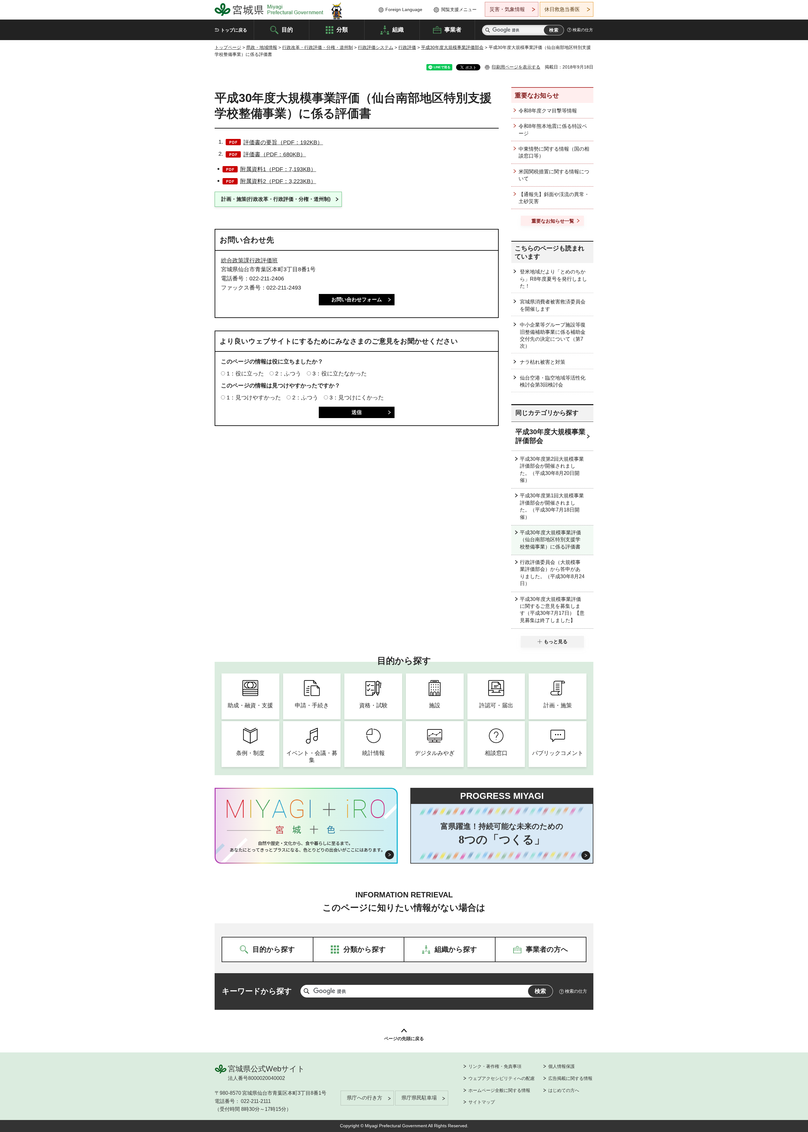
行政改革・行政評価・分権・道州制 (317, 47)
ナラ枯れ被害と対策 (542, 362)
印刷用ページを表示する (516, 66)
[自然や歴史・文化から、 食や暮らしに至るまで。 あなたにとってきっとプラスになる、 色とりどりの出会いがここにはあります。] (306, 846)
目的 (287, 29)
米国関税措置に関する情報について (554, 175)
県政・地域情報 (261, 47)
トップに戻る (234, 30)
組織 (398, 29)
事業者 (452, 29)
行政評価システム (375, 47)
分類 (342, 29)
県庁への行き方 (364, 1097)
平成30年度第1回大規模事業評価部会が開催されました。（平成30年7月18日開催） (552, 506)
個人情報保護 (561, 1066)
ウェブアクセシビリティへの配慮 (501, 1078)
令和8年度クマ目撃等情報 (548, 110)
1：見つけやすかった (254, 397)
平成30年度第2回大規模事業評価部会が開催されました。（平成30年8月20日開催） (552, 469)
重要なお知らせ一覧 (553, 221)
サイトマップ (481, 1102)
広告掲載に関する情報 (570, 1078)
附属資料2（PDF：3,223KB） (278, 181)
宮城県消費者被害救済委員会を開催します (552, 305)
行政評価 (407, 47)
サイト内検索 (487, 30)
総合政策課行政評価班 (249, 260)
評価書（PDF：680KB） (274, 154)
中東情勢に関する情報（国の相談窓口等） (554, 152)
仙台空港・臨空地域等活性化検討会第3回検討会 (552, 381)
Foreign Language (403, 9)
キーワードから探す (257, 991)
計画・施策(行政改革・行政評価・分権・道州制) (275, 199)
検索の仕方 (583, 29)
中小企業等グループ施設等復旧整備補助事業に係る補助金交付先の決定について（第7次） (552, 335)
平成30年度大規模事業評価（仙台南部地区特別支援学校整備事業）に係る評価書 (550, 539)
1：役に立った (245, 373)
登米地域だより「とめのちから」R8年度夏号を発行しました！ (553, 279)
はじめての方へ (563, 1090)
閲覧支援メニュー (459, 9)
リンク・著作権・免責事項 (494, 1066)
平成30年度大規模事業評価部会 (452, 47)
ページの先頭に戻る (404, 1038)
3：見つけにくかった (357, 397)
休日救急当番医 (562, 9)
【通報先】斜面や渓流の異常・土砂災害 (554, 198)
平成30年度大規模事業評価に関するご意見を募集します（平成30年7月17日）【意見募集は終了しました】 (552, 609)
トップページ (228, 47)
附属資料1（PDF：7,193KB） (278, 169)
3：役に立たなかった (339, 373)
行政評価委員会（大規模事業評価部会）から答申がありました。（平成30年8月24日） (552, 573)
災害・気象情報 (507, 9)
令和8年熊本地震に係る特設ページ (553, 129)
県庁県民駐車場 (419, 1097)
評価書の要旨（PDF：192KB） (283, 142)
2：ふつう (288, 373)
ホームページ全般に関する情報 (499, 1090)
